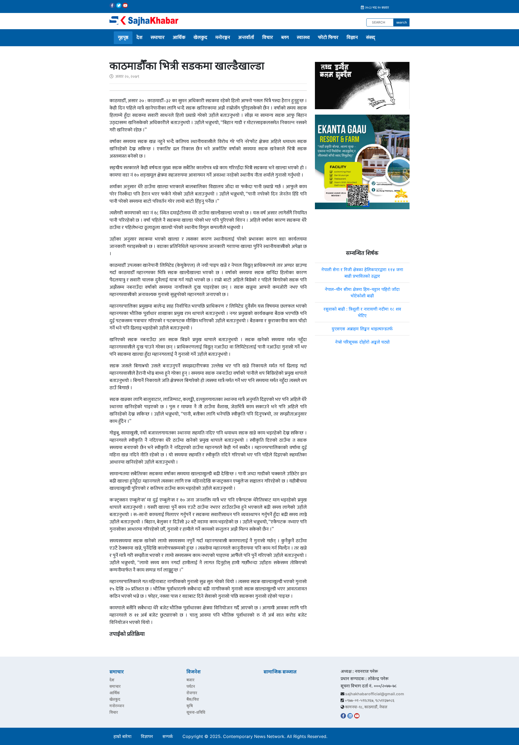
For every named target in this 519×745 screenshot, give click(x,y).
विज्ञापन (147, 736)
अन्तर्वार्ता (246, 38)
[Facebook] (112, 5)
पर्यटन (191, 686)
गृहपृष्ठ (123, 38)
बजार (190, 679)
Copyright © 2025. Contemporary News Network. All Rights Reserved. (256, 736)
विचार (267, 38)
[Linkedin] (350, 716)
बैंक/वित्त (193, 699)
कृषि (190, 705)
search (401, 22)
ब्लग (285, 38)
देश (139, 38)
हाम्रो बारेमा (122, 736)
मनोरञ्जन (222, 38)
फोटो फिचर (328, 38)
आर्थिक (179, 38)
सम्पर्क (167, 736)
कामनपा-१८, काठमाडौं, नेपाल (366, 706)
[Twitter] (118, 5)
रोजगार (192, 692)
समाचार (158, 38)
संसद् (370, 38)
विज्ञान (352, 38)
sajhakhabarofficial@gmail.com (374, 693)
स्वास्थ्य (303, 38)
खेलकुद (200, 38)
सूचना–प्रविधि (196, 712)
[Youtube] (125, 5)
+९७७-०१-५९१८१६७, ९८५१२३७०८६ (369, 700)
